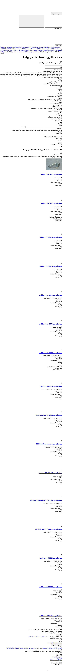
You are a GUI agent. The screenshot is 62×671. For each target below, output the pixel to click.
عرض (59, 143)
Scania (2, 48)
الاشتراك (59, 634)
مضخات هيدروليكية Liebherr (36, 51)
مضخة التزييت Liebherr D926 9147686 (49, 415)
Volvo (6, 48)
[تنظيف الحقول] (61, 66)
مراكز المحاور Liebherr (11, 50)
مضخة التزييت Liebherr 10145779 (50, 237)
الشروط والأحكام (57, 648)
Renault (58, 47)
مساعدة (55, 642)
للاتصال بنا (50, 642)
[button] (31, 36)
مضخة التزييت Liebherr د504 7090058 (49, 444)
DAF (29, 47)
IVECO (33, 47)
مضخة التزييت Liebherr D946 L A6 (50, 473)
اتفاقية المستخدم (33, 636)
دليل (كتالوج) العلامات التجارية (15, 648)
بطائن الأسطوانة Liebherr (48, 48)
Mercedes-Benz (51, 47)
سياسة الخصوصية (43, 636)
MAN (45, 47)
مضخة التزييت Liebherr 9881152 (51, 174)
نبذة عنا (60, 642)
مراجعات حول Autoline (29, 648)
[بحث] (31, 21)
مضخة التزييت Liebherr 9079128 (51, 558)
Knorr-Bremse (39, 47)
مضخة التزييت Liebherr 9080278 (51, 386)
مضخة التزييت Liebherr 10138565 (50, 616)
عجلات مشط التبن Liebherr (25, 50)
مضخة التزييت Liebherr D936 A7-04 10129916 (46, 500)
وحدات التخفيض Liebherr (40, 50)
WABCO (10, 48)
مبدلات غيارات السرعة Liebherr (19, 51)
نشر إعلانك (58, 220)
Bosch (26, 47)
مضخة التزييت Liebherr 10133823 (50, 587)
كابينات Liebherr (51, 50)
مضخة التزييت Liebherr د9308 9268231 (48, 529)
